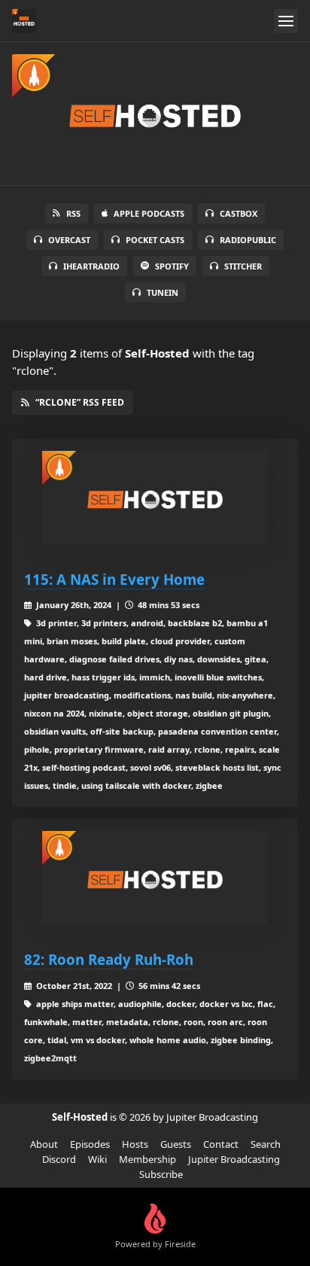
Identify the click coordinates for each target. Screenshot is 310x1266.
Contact (221, 1144)
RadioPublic (248, 239)
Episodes (90, 1144)
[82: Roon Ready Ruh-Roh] (155, 878)
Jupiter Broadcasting (234, 1159)
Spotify (172, 266)
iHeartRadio (91, 266)
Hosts (135, 1144)
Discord (59, 1159)
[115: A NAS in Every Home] (155, 498)
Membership (147, 1159)
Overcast (69, 239)
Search (266, 1144)
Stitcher (243, 266)
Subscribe (161, 1174)
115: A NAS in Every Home (114, 579)
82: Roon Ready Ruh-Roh (108, 959)
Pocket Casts (155, 239)
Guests (175, 1144)
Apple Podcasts (149, 213)
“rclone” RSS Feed (79, 402)
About (44, 1144)
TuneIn (162, 292)
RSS (73, 213)
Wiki (97, 1159)
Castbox (238, 213)
